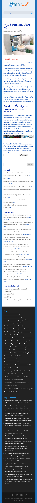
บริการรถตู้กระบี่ (9, 341)
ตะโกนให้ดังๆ (7, 297)
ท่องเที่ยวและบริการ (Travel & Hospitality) (16, 176)
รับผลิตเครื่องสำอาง (16, 106)
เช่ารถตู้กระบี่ (18, 379)
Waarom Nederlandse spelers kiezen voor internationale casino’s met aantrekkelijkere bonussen (17, 247)
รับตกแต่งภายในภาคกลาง (11, 362)
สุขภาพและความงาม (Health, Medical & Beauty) (17, 189)
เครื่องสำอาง (8, 379)
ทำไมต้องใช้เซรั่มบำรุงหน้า (11, 59)
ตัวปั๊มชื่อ (7, 332)
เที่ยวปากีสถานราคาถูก (10, 385)
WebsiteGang (18, 500)
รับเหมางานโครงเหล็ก (24, 364)
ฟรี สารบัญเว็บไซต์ (9, 294)
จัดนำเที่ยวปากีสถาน (10, 326)
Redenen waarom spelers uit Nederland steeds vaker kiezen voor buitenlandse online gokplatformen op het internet (17, 232)
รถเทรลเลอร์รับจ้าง (10, 353)
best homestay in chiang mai (13, 317)
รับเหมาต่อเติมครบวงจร (11, 368)
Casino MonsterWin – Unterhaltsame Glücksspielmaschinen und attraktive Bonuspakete (15, 272)
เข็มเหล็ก (24, 377)
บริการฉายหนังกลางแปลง (24, 338)
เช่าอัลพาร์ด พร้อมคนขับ (21, 382)
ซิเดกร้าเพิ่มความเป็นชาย (11, 329)
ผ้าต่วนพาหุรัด (25, 347)
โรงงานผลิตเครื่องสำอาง (11, 391)
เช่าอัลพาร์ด (8, 382)
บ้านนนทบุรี (23, 344)
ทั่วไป (20, 31)
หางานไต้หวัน (8, 374)
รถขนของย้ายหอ (9, 350)
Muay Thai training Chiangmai (13, 323)
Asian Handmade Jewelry (12, 314)
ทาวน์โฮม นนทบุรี (9, 338)
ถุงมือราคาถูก (28, 332)
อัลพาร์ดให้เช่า (19, 374)
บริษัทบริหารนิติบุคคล (10, 344)
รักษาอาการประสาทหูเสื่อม (25, 353)
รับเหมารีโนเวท (25, 371)
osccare (7, 31)
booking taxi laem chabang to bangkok (15, 320)
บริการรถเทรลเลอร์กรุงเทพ (23, 341)
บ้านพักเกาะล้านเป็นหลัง (11, 347)
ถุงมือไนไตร (8, 335)
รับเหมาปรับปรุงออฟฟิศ (11, 371)
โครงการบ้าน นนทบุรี (26, 388)
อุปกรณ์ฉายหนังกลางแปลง (11, 377)
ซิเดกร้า (21, 326)
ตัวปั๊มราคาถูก (17, 332)
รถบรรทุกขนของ (22, 350)
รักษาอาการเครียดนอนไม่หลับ (12, 356)
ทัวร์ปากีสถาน (18, 335)
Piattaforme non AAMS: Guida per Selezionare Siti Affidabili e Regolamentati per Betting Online (18, 481)
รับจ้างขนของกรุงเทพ (10, 359)
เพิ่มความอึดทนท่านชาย (11, 388)
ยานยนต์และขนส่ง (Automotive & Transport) (17, 187)
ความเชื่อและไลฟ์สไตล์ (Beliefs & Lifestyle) (16, 173)
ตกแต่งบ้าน (25, 329)
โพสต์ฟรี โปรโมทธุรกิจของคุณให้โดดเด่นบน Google (18, 300)
